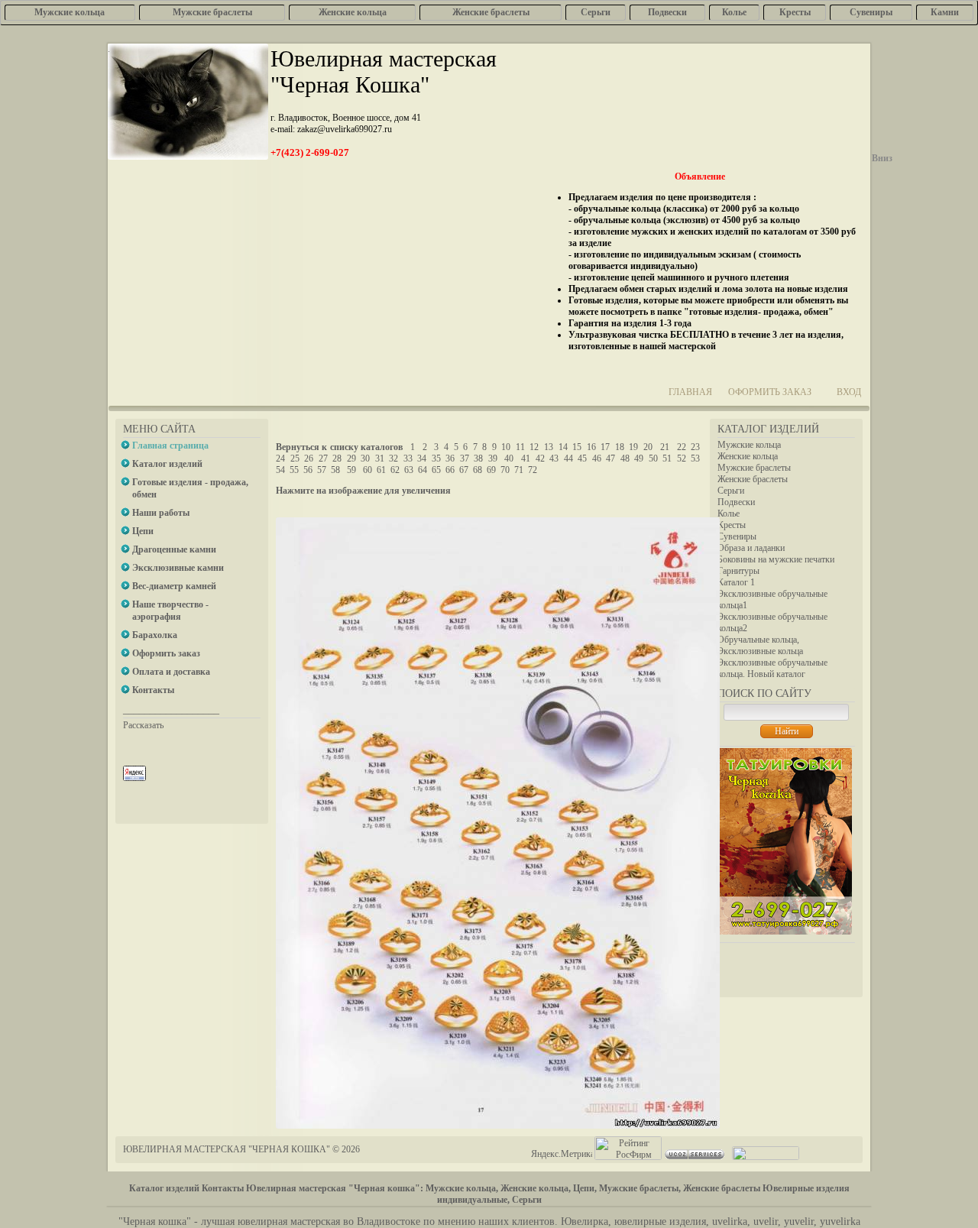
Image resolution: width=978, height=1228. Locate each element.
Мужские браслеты (754, 467)
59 (351, 470)
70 (505, 470)
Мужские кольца (749, 444)
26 (308, 458)
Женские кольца (747, 456)
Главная (690, 392)
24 (280, 458)
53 (695, 458)
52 (681, 458)
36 (450, 458)
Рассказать (143, 725)
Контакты (223, 1188)
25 (295, 458)
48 (625, 458)
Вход (849, 392)
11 (520, 447)
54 (280, 470)
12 (534, 447)
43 (554, 458)
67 (463, 470)
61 (381, 470)
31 (379, 458)
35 (436, 458)
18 (619, 447)
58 (335, 470)
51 (667, 458)
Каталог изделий (164, 1188)
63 (408, 470)
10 (505, 447)
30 (365, 458)
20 (648, 447)
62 (395, 470)
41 (525, 458)
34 (421, 458)
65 (436, 470)
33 (408, 458)
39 (492, 458)
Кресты (731, 525)
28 (337, 458)
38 (478, 458)
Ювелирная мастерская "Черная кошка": (334, 1188)
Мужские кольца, (462, 1188)
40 (508, 458)
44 (568, 458)
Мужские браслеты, (640, 1188)
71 (518, 470)
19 (633, 447)
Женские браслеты (752, 479)
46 (596, 458)
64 (422, 470)
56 (308, 470)
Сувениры (736, 536)
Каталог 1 (736, 582)
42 (540, 458)
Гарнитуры (738, 570)
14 (563, 447)
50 (653, 458)
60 (367, 470)
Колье (728, 513)
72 (532, 470)
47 (610, 458)
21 (664, 447)
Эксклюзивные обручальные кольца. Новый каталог (772, 668)
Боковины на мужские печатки (775, 559)
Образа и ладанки (751, 548)
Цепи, (585, 1188)
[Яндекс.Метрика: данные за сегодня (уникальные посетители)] (561, 1154)
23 (695, 447)
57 (321, 470)
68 (477, 470)
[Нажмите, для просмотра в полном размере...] (498, 1125)
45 (582, 458)
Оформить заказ (769, 392)
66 (450, 470)
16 (591, 447)
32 (393, 458)
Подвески (736, 502)
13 (548, 447)
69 (491, 470)
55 (294, 470)
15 (576, 447)
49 (638, 458)
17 (605, 447)
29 (351, 458)
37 (464, 458)
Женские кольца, (535, 1188)
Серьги (730, 490)
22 (681, 447)
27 (323, 458)
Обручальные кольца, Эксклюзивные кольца (760, 645)
